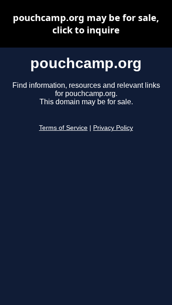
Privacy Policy (113, 127)
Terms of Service (63, 127)
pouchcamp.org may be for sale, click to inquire (86, 23)
